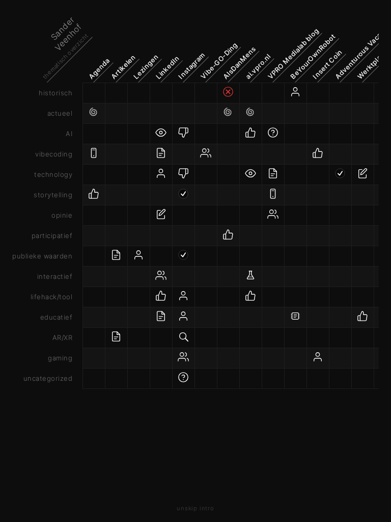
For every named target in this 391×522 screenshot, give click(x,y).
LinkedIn (167, 67)
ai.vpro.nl (258, 66)
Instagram (191, 65)
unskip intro (195, 508)
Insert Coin (327, 63)
